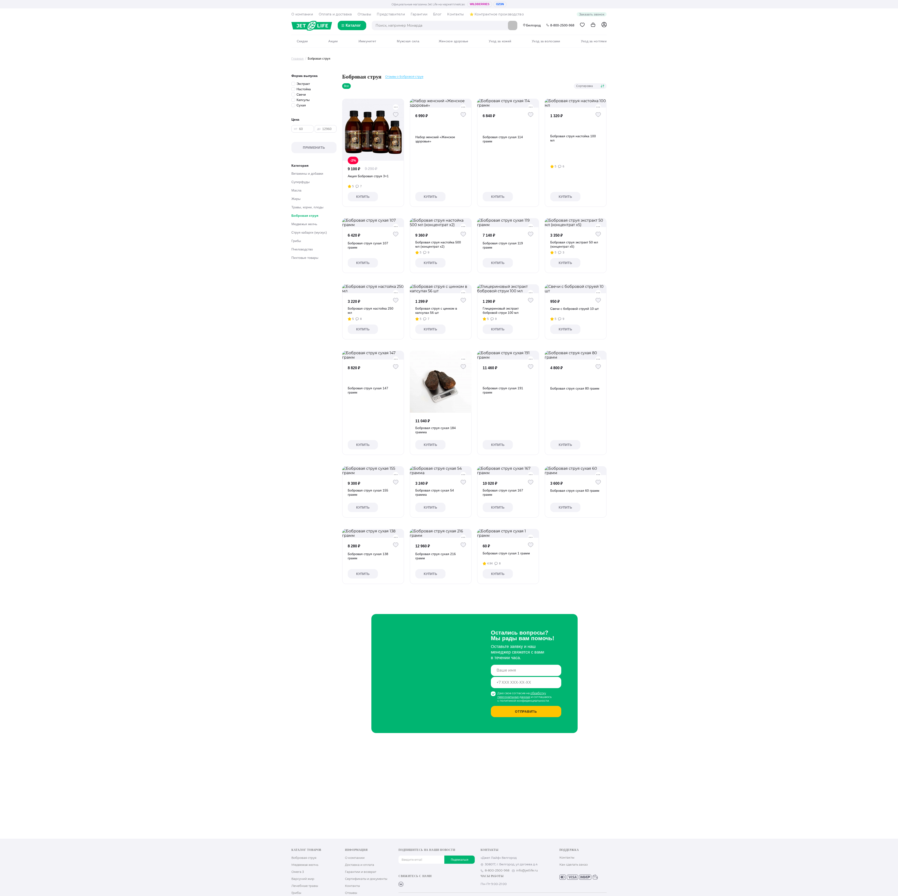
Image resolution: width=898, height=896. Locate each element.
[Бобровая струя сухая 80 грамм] (576, 355)
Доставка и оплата (359, 865)
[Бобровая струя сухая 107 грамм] (373, 222)
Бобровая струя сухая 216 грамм (435, 556)
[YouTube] (415, 884)
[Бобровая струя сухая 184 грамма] (441, 382)
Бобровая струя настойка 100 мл (573, 138)
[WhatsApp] (430, 884)
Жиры (296, 199)
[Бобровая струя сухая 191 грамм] (508, 355)
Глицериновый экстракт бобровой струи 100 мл (501, 310)
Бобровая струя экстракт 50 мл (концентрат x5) (574, 244)
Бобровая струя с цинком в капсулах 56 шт (436, 310)
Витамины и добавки (307, 173)
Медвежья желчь (304, 224)
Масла (296, 190)
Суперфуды (300, 182)
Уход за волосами (546, 41)
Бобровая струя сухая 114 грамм (503, 139)
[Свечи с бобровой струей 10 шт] (576, 288)
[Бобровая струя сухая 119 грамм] (508, 222)
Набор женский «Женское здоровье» (435, 139)
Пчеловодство (302, 249)
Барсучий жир (302, 879)
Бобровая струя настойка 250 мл (370, 310)
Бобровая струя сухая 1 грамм (506, 553)
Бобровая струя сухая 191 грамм (503, 390)
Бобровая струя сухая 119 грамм (503, 245)
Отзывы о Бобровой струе (404, 76)
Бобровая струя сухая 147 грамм (368, 390)
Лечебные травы (304, 886)
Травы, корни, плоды (307, 207)
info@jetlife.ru (527, 870)
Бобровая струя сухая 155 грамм (368, 492)
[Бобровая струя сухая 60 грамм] (576, 470)
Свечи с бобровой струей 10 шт (574, 309)
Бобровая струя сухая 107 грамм (368, 245)
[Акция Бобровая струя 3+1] (373, 130)
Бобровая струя (304, 215)
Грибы (296, 241)
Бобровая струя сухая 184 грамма (435, 430)
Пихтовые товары (304, 258)
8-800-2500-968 (562, 25)
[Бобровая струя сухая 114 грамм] (508, 103)
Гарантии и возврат (360, 872)
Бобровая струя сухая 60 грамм (574, 490)
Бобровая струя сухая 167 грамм (503, 492)
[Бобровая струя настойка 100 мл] (576, 103)
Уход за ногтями (594, 41)
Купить (362, 197)
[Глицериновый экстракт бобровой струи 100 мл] (508, 288)
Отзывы (364, 14)
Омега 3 (297, 872)
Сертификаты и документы (366, 879)
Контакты (455, 14)
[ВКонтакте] (400, 884)
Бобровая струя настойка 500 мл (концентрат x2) (438, 244)
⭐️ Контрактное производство (497, 14)
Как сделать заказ (573, 864)
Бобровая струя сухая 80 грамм (574, 388)
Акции (333, 41)
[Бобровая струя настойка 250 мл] (373, 288)
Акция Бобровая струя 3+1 (368, 176)
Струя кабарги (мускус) (309, 232)
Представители (391, 14)
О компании (302, 14)
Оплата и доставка (335, 14)
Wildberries (479, 4)
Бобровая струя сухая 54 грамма (434, 492)
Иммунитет (367, 41)
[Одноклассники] (408, 884)
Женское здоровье (453, 41)
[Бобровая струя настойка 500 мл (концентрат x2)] (441, 222)
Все (346, 86)
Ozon (500, 4)
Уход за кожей (500, 41)
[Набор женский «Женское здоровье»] (441, 103)
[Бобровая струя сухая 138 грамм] (373, 533)
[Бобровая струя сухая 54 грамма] (441, 470)
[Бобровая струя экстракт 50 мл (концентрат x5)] (576, 222)
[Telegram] (423, 884)
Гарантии (419, 14)
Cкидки (302, 41)
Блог (437, 14)
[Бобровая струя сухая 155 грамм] (373, 470)
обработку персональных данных (521, 695)
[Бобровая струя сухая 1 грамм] (508, 533)
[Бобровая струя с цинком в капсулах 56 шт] (441, 288)
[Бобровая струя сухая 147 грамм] (373, 355)
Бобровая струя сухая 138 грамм (368, 556)
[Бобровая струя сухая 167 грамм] (508, 470)
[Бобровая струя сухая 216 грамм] (441, 533)
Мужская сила (408, 41)
